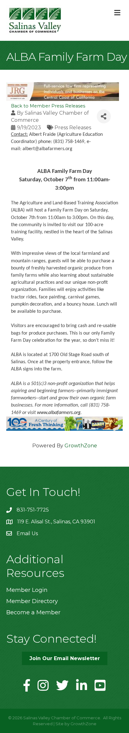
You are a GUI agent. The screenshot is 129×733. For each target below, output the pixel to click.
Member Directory (32, 601)
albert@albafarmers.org (47, 148)
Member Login (27, 590)
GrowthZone (80, 446)
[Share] (104, 116)
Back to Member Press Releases (48, 106)
